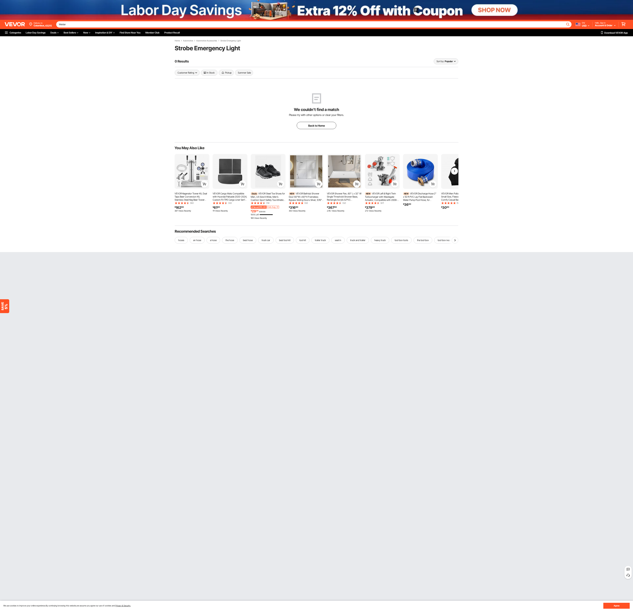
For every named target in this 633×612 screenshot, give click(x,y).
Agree (616, 605)
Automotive (188, 41)
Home (177, 41)
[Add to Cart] (204, 184)
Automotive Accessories (206, 41)
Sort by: (440, 61)
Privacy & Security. (123, 605)
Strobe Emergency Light (230, 41)
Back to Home (316, 125)
